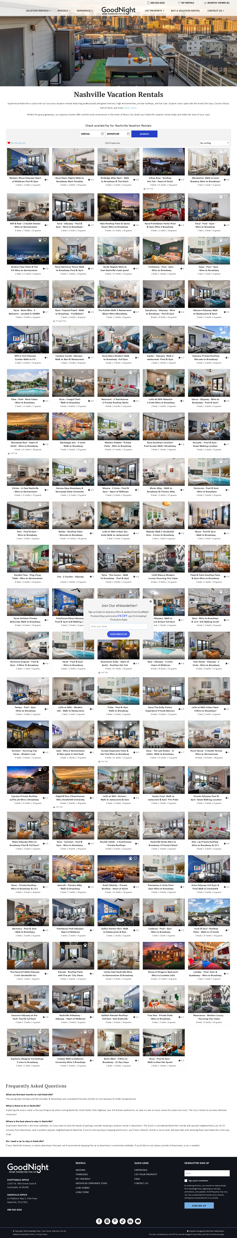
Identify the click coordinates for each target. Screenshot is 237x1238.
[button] (119, 605)
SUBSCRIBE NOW (118, 634)
